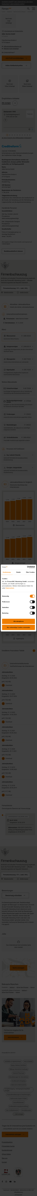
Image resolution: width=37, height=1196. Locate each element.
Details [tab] (18, 572)
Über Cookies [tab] (30, 572)
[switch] (32, 601)
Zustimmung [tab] (7, 572)
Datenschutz (10, 588)
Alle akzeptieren (18, 621)
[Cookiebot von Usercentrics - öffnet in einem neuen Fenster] (27, 567)
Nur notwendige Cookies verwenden (18, 627)
